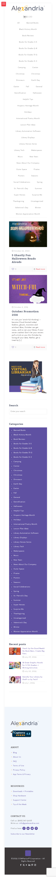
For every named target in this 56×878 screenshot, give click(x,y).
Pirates (37, 169)
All (18, 23)
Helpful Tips (28, 99)
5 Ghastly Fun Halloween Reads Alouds (24, 258)
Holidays (28, 112)
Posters (21, 176)
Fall (27, 87)
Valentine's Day (21, 208)
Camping (22, 67)
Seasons (34, 176)
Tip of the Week (20, 804)
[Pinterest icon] (32, 865)
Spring (39, 182)
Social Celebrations (22, 182)
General (39, 87)
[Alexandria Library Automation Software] (28, 9)
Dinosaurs (20, 80)
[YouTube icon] (27, 865)
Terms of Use (18, 766)
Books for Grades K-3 (28, 61)
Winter (38, 208)
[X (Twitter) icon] (24, 865)
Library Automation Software (28, 131)
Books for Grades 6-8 (28, 48)
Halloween (37, 93)
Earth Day (35, 80)
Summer (38, 188)
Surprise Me (37, 195)
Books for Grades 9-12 (28, 55)
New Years (34, 157)
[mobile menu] (3, 4)
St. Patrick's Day (21, 188)
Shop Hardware (19, 796)
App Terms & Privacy (22, 774)
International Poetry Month (28, 118)
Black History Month (28, 29)
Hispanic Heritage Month (28, 106)
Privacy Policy (19, 770)
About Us (17, 757)
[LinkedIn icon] (29, 865)
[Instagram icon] (35, 865)
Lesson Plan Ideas (28, 125)
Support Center (19, 800)
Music (20, 157)
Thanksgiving (18, 201)
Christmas (20, 74)
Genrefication (20, 93)
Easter (16, 87)
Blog (15, 753)
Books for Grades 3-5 (28, 42)
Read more (40, 269)
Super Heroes (19, 195)
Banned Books (33, 23)
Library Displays (28, 137)
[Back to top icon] (28, 853)
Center (35, 67)
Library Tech (19, 150)
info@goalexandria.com (29, 823)
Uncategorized (37, 201)
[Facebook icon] (21, 865)
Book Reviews (28, 36)
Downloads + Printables (23, 791)
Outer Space (21, 169)
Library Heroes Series (28, 144)
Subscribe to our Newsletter (23, 834)
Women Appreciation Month (28, 214)
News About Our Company (28, 163)
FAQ (15, 761)
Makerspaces (36, 150)
